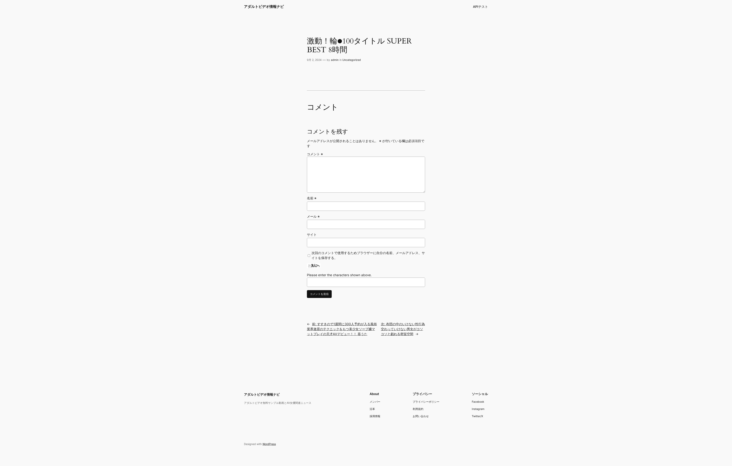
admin (335, 59)
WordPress (269, 444)
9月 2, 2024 (314, 59)
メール (313, 216)
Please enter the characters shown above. (339, 275)
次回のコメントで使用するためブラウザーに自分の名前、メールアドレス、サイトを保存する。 (368, 255)
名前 (311, 198)
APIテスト (480, 7)
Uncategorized (351, 59)
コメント (315, 154)
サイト (312, 235)
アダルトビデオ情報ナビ (264, 6)
